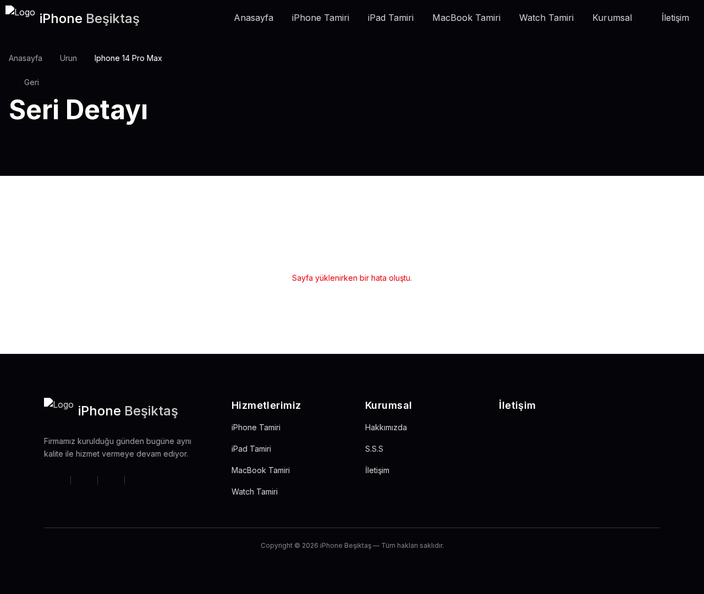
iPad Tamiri (391, 17)
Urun (68, 58)
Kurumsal (612, 17)
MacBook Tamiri (466, 17)
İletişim (675, 17)
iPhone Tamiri (320, 17)
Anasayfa (253, 17)
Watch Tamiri (546, 17)
